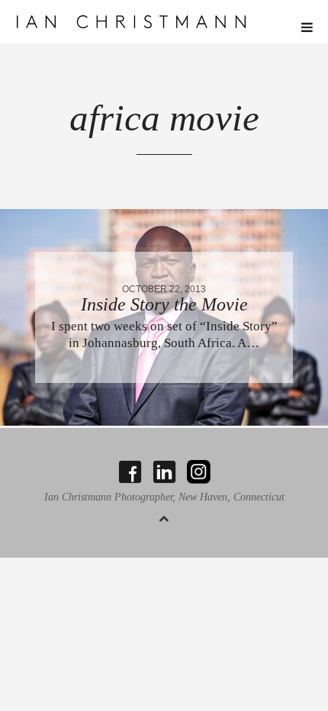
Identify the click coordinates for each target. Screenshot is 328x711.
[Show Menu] (303, 28)
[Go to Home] (164, 21)
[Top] (164, 516)
